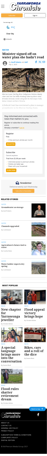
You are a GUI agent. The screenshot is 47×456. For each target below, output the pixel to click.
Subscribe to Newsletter (23, 191)
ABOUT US (5, 423)
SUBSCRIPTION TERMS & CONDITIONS (16, 435)
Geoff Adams (16, 62)
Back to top (35, 409)
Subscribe (12, 15)
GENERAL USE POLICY (9, 428)
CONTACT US (6, 425)
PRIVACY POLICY (7, 431)
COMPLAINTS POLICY (9, 437)
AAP (26, 62)
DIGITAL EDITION (8, 440)
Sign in (35, 15)
